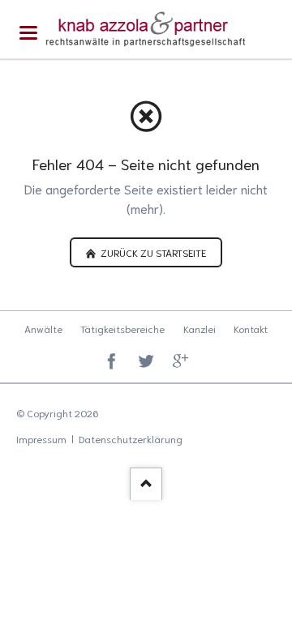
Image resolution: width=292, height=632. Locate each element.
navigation (28, 33)
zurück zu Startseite (152, 252)
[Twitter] (146, 362)
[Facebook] (111, 362)
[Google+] (180, 362)
